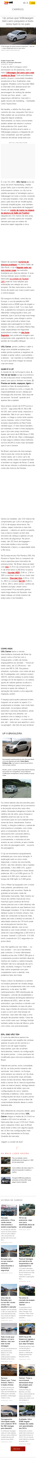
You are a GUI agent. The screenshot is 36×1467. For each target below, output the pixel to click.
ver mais (16, 1449)
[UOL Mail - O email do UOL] (24, 3)
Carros (18, 9)
